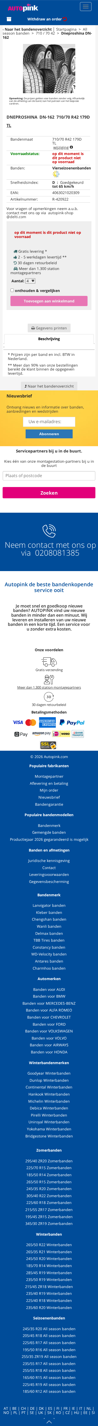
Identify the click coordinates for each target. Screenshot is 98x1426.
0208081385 (56, 552)
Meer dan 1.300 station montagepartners (49, 687)
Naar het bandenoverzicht (28, 29)
